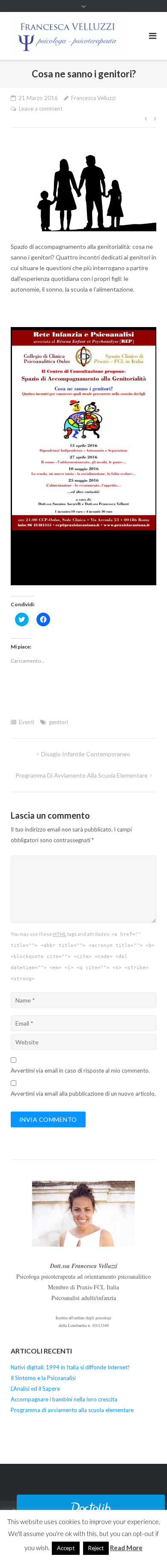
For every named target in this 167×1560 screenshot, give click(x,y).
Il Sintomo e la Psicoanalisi (43, 1377)
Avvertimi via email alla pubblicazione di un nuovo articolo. (83, 1093)
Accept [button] (66, 1548)
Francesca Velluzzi (93, 97)
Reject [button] (96, 1548)
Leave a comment (41, 108)
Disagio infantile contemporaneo (85, 754)
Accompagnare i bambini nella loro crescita (64, 1399)
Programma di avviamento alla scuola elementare (81, 775)
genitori (58, 722)
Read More (126, 1547)
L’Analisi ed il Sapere (35, 1388)
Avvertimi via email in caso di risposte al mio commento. (80, 1070)
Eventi (26, 722)
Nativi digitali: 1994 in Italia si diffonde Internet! (70, 1367)
